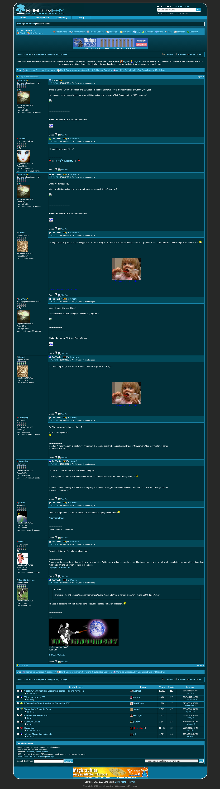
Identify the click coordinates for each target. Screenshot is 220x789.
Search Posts (78, 32)
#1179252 (54, 360)
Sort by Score (39, 756)
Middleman (30, 752)
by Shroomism (190, 706)
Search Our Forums (181, 6)
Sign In (23, 33)
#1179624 (54, 544)
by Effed (190, 693)
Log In (173, 13)
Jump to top (23, 665)
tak (134, 734)
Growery (194, 32)
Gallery (81, 18)
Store (169, 32)
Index (192, 54)
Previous (181, 54)
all (36, 693)
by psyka (190, 718)
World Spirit (138, 703)
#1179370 (54, 505)
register (137, 61)
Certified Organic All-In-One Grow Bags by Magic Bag (140, 70)
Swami (73, 299)
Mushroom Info (42, 18)
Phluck (73, 580)
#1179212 (54, 235)
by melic (190, 730)
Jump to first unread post (28, 77)
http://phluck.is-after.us (59, 567)
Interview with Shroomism (36, 715)
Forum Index (61, 32)
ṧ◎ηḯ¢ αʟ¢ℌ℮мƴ (64, 160)
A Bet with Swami (32, 722)
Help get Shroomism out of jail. (38, 734)
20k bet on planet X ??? (34, 697)
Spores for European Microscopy (40, 70)
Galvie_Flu (138, 715)
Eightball (137, 691)
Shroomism (29, 728)
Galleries (127, 32)
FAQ (138, 32)
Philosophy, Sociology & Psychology (50, 54)
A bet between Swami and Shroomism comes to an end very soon (54, 691)
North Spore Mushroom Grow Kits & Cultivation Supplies (86, 70)
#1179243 (54, 302)
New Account (162, 13)
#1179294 (54, 464)
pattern (136, 722)
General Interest (24, 54)
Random (181, 32)
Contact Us (183, 13)
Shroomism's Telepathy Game (37, 709)
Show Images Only (25, 756)
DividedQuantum (41, 752)
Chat (160, 32)
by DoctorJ (190, 724)
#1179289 (54, 420)
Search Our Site (164, 6)
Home (23, 18)
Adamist (74, 174)
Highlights (114, 32)
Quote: (59, 589)
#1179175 (54, 177)
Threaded (169, 54)
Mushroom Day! (56, 518)
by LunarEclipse (190, 699)
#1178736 (54, 83)
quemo (136, 697)
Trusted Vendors (97, 32)
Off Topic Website (57, 655)
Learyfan (74, 139)
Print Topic (50, 756)
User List (149, 32)
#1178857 (54, 141)
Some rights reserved (125, 782)
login (125, 61)
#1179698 (54, 583)
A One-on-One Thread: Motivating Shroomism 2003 (47, 703)
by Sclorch (190, 711)
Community (62, 18)
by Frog (190, 736)
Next (200, 54)
